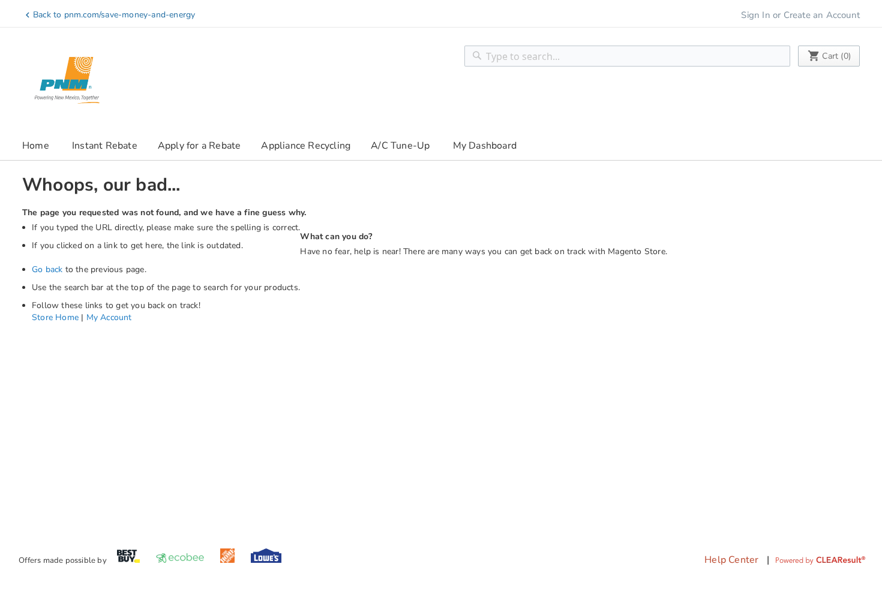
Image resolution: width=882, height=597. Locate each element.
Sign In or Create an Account (800, 15)
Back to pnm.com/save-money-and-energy (114, 14)
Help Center (731, 559)
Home (35, 145)
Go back (47, 269)
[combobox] (627, 56)
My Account (109, 317)
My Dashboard (485, 145)
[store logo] (67, 80)
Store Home (55, 317)
